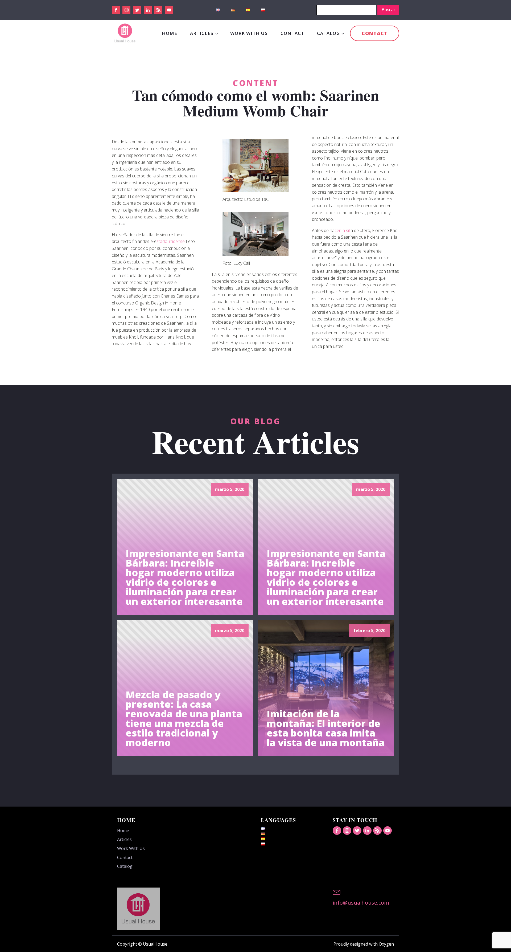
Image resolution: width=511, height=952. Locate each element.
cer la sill (343, 230)
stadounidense (171, 241)
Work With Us (249, 33)
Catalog (328, 33)
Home (169, 33)
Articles (201, 33)
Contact (292, 33)
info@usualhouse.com (361, 902)
